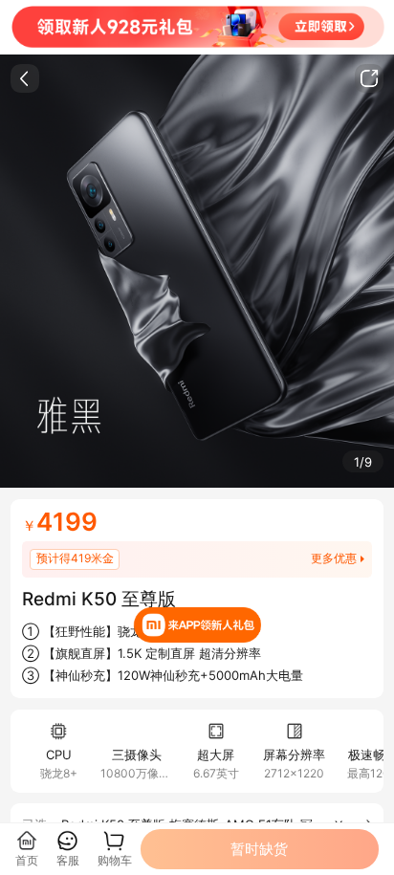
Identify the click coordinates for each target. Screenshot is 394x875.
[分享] (369, 78)
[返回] (25, 78)
